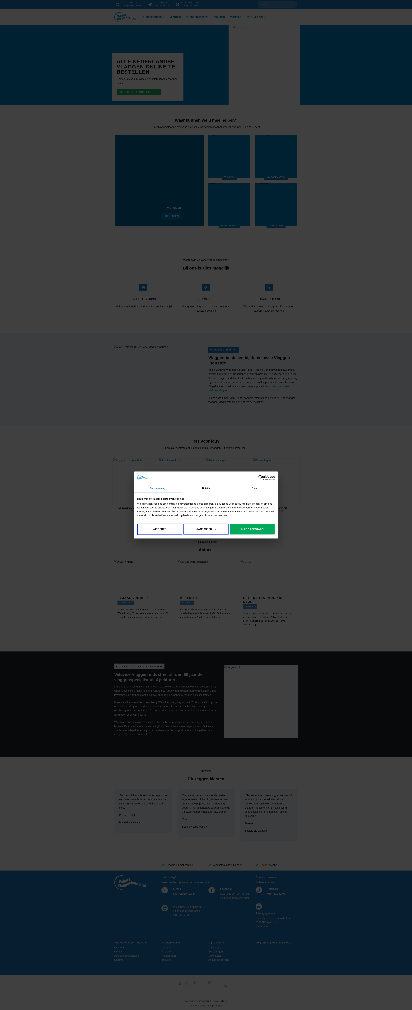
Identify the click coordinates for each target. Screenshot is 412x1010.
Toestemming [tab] (157, 488)
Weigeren (160, 529)
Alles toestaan (252, 529)
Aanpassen (204, 529)
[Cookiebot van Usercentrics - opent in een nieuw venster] (261, 477)
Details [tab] (206, 488)
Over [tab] (254, 488)
